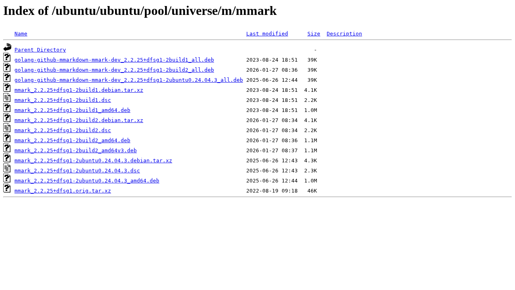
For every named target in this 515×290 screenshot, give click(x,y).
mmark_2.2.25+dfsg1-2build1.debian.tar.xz (78, 90)
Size (313, 34)
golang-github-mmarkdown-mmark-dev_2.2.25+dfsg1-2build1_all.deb (114, 60)
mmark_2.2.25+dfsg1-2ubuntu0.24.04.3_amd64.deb (86, 181)
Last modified (267, 34)
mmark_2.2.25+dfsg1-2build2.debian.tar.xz (78, 120)
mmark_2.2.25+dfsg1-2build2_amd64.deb (72, 140)
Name (20, 34)
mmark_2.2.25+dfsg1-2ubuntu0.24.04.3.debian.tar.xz (93, 160)
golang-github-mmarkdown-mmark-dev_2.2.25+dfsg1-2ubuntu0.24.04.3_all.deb (128, 80)
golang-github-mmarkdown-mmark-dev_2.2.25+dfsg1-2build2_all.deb (114, 70)
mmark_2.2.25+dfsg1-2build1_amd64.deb (72, 110)
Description (344, 34)
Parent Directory (40, 50)
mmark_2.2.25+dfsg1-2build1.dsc (62, 100)
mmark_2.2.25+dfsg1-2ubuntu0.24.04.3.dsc (77, 171)
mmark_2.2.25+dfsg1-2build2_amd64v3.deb (75, 150)
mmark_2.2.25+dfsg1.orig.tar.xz (62, 191)
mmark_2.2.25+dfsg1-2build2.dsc (62, 130)
